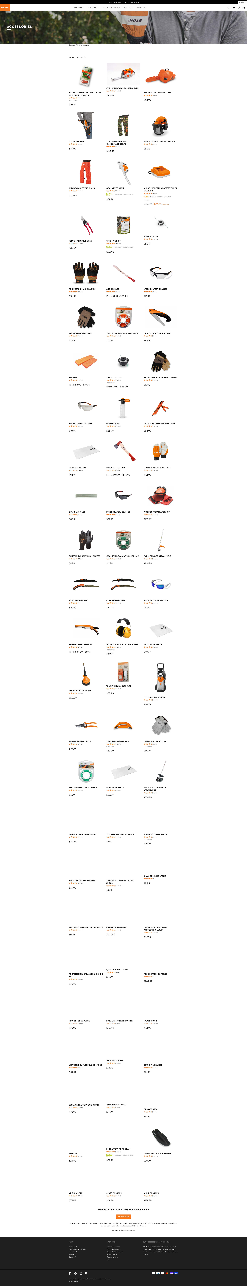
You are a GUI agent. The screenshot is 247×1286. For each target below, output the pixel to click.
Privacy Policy (112, 1254)
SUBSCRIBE (123, 1217)
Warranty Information (115, 1251)
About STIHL (74, 1246)
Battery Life (73, 1251)
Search (71, 1254)
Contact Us (73, 1257)
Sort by (71, 57)
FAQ (108, 1259)
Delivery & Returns (114, 1246)
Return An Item (112, 1257)
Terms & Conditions (114, 1249)
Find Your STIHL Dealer (77, 1249)
